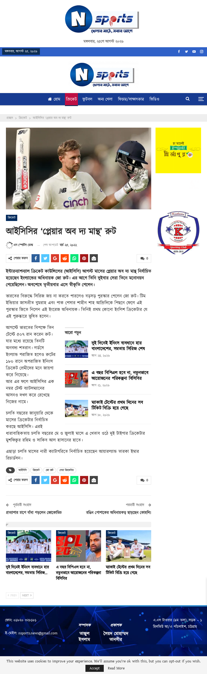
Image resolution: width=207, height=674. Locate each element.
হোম (57, 99)
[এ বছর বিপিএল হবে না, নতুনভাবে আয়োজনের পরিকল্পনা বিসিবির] (76, 378)
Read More (116, 668)
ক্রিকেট (71, 99)
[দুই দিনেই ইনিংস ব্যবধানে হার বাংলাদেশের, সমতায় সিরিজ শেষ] (76, 349)
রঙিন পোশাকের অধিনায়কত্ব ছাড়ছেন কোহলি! (118, 513)
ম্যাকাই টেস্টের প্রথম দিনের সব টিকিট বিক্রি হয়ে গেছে (117, 405)
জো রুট (49, 470)
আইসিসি (23, 470)
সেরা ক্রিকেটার (67, 470)
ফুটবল (87, 99)
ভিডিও (154, 99)
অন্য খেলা (105, 99)
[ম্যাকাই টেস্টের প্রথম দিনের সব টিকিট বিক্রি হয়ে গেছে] (76, 408)
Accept (94, 668)
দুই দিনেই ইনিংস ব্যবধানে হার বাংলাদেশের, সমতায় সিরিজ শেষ (118, 346)
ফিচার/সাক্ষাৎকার (131, 99)
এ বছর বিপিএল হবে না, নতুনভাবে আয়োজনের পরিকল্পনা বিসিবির (120, 376)
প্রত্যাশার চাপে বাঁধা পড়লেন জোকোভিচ (34, 513)
